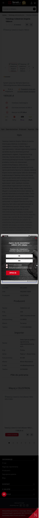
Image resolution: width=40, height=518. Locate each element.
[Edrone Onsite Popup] (19, 259)
